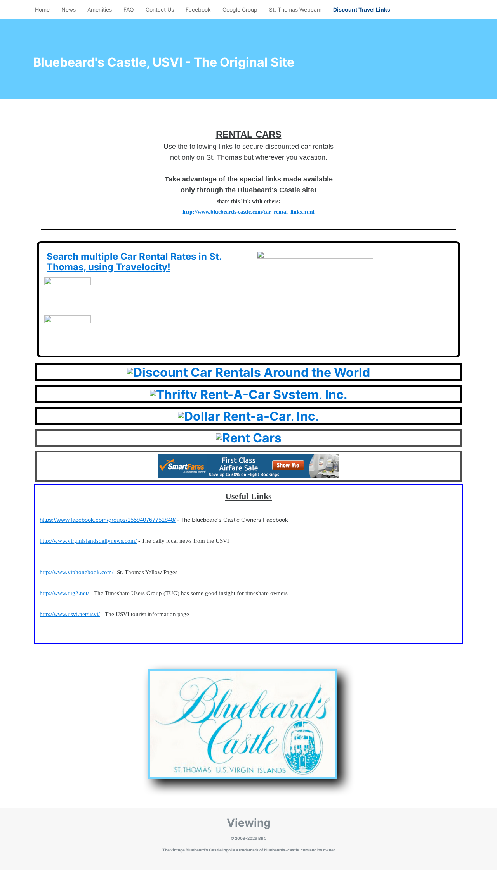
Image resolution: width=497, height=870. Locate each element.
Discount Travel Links (361, 9)
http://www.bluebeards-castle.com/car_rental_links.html (248, 212)
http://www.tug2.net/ (64, 593)
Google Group (239, 9)
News (68, 9)
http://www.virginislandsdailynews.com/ (88, 541)
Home (42, 9)
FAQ (128, 9)
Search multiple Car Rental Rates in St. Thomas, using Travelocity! (134, 262)
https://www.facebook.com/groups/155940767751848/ (108, 519)
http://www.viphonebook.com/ (76, 572)
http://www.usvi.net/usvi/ (70, 614)
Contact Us (160, 9)
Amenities (99, 9)
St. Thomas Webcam (295, 9)
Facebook (198, 9)
